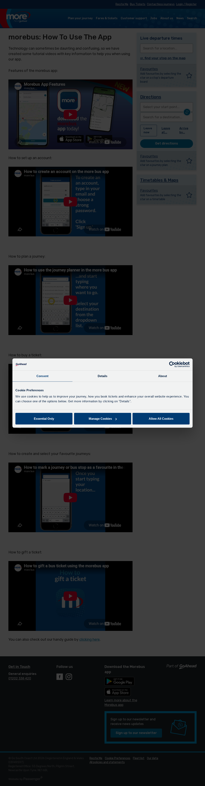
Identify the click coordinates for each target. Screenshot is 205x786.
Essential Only (44, 418)
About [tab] (162, 375)
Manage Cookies (100, 418)
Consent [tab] (42, 375)
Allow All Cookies (161, 418)
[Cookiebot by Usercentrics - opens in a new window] (172, 364)
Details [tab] (103, 375)
